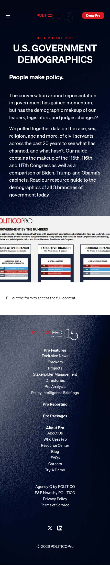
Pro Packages (55, 415)
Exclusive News (55, 355)
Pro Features (55, 350)
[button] (8, 15)
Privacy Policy (55, 498)
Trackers (55, 361)
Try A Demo (55, 469)
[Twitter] (50, 528)
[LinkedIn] (59, 528)
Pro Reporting (55, 404)
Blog (55, 451)
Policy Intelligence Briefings (55, 392)
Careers (55, 463)
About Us (55, 433)
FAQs (55, 457)
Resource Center (55, 445)
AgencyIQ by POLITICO (55, 486)
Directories (55, 380)
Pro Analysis (55, 386)
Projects (55, 368)
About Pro (55, 427)
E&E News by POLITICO (55, 492)
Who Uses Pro (55, 439)
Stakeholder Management (55, 374)
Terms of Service (55, 504)
